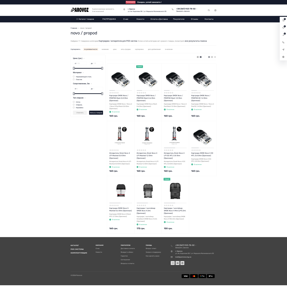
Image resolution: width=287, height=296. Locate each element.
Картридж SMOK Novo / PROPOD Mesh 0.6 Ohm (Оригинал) (146, 98)
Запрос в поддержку (153, 252)
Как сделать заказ (152, 256)
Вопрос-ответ (151, 248)
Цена (114, 49)
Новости (99, 252)
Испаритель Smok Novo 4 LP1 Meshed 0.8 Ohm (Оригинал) (119, 155)
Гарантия (124, 256)
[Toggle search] (209, 10)
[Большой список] (200, 57)
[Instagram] (173, 263)
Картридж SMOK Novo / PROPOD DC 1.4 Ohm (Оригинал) (200, 98)
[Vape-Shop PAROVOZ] (80, 10)
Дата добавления (154, 49)
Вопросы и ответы (127, 263)
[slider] (74, 68)
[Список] (212, 57)
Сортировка (139, 49)
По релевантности (90, 49)
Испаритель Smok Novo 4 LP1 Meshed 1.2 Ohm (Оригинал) (147, 155)
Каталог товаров (86, 19)
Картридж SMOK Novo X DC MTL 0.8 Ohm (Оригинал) (202, 154)
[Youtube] (177, 263)
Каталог (75, 245)
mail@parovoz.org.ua (183, 257)
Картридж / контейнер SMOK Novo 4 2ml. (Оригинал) (146, 210)
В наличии (169, 49)
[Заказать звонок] (283, 42)
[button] (283, 20)
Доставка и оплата (128, 248)
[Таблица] (214, 57)
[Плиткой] (209, 57)
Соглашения (125, 259)
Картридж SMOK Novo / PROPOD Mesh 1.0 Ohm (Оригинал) (173, 98)
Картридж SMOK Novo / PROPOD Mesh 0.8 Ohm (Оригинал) (118, 98)
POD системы (77, 249)
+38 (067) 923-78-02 (186, 9)
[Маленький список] (197, 57)
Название (105, 49)
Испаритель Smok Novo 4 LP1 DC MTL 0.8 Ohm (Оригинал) (174, 155)
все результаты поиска (196, 41)
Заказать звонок (183, 11)
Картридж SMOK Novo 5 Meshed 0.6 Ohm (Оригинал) (120, 209)
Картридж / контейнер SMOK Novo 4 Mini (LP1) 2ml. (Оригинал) (175, 210)
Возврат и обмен (127, 252)
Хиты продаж (126, 49)
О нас (98, 248)
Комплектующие (79, 253)
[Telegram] (182, 263)
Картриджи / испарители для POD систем (118, 41)
